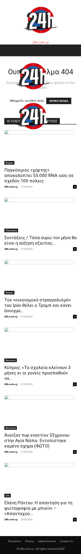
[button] (7, 50)
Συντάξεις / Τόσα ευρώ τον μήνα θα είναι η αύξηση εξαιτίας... (40, 240)
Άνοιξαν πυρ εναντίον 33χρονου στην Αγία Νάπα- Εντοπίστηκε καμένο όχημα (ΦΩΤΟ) (36, 441)
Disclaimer (14, 541)
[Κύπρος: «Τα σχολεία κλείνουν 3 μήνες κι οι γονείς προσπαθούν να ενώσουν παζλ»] (40, 345)
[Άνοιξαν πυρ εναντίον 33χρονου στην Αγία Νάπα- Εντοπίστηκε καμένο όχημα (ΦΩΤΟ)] (40, 412)
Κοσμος (9, 162)
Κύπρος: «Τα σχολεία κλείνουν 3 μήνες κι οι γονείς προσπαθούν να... (37, 373)
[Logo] (32, 94)
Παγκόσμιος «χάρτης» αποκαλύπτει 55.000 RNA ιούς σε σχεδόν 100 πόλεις (39, 175)
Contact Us (66, 541)
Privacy (29, 541)
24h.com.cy (10, 186)
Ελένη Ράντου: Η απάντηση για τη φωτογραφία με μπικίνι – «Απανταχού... (38, 508)
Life (8, 495)
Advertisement (47, 541)
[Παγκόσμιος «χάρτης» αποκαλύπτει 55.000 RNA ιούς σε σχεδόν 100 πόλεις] (40, 147)
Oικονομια (11, 230)
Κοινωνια (11, 360)
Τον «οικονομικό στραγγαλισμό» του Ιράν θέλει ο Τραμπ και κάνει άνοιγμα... (37, 305)
